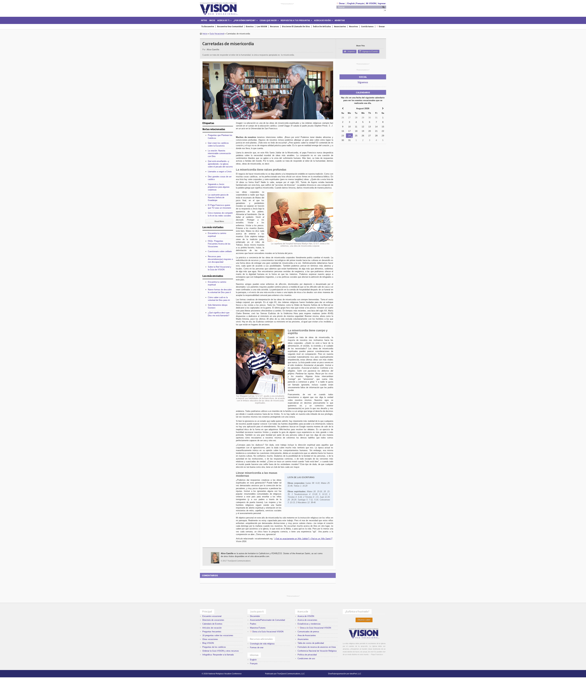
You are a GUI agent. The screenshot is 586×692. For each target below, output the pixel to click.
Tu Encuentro (207, 26)
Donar (341, 3)
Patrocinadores (287, 4)
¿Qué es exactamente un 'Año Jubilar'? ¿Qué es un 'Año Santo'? (303, 538)
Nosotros (353, 26)
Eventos (250, 26)
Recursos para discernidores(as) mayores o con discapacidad (220, 259)
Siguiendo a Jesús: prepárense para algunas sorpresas (219, 187)
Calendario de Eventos (212, 624)
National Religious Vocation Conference (225, 674)
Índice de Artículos (322, 26)
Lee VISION (262, 26)
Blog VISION (208, 643)
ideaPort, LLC (355, 674)
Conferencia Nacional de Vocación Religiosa (317, 651)
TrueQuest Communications (239, 561)
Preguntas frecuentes (211, 631)
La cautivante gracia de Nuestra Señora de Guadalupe (218, 197)
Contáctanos (367, 26)
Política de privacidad (307, 655)
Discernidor (255, 616)
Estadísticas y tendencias (309, 624)
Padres (253, 624)
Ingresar (382, 3)
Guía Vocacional (217, 34)
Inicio (212, 20)
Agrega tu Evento (370, 51)
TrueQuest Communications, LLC (291, 674)
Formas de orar (256, 647)
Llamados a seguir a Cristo (220, 171)
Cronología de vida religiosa (262, 644)
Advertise (340, 20)
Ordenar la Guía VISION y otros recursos (220, 651)
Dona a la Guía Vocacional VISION (266, 631)
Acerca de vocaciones (307, 620)
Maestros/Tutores (258, 628)
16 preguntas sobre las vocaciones (217, 635)
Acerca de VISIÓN (306, 616)
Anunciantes (340, 26)
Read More (219, 221)
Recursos (274, 26)
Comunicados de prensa (308, 631)
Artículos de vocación (212, 628)
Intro (204, 20)
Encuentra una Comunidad (230, 26)
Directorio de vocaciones (213, 620)
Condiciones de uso (306, 658)
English (351, 3)
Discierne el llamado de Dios (296, 26)
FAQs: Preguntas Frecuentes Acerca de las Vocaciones (219, 244)
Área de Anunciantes (307, 635)
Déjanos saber (364, 620)
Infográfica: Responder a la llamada (218, 655)
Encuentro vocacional (211, 616)
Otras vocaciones (210, 639)
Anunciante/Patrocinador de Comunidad (267, 620)
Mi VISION (371, 3)
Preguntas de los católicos (214, 647)
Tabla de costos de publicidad (311, 643)
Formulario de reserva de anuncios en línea (317, 647)
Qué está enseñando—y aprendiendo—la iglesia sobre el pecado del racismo (220, 164)
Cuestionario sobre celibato (220, 251)
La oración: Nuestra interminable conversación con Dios (219, 153)
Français (360, 3)
